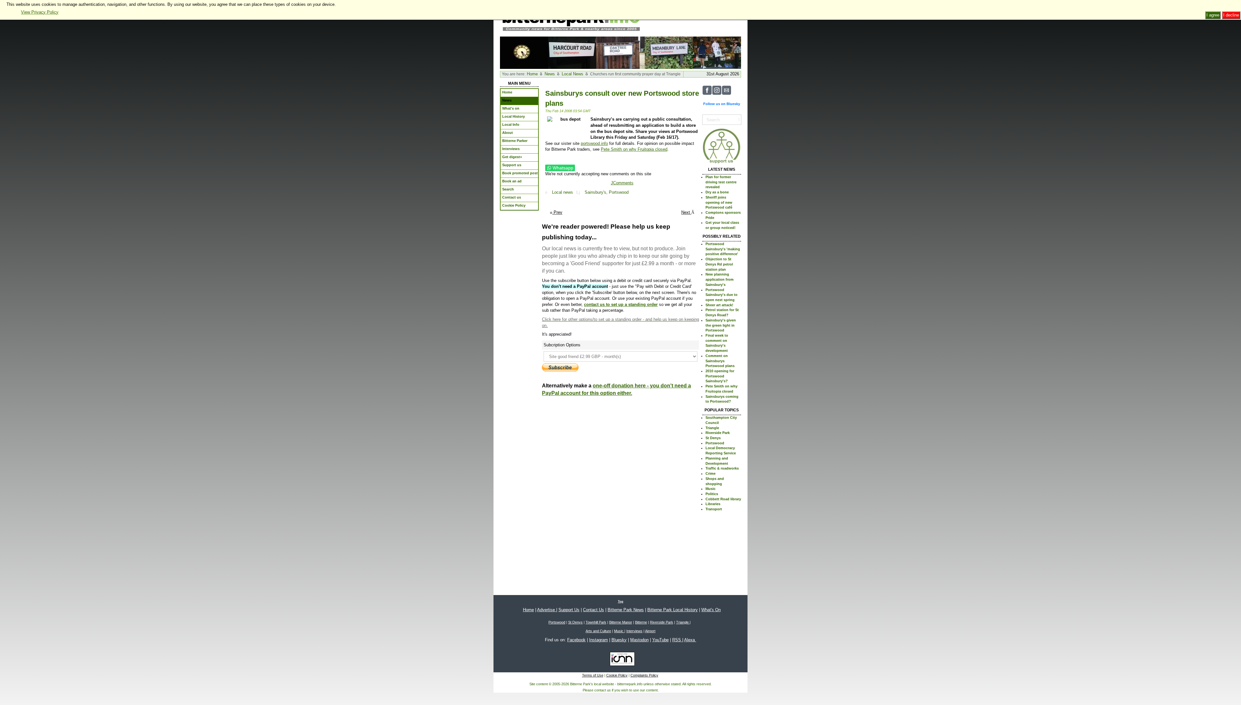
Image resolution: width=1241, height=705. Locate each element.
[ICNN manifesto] (621, 660)
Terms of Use (592, 675)
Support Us (568, 609)
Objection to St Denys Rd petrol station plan (719, 264)
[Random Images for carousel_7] (717, 52)
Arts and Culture (598, 631)
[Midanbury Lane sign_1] (669, 52)
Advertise (546, 609)
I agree (1212, 15)
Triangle (712, 428)
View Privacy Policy (39, 12)
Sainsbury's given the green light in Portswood (720, 325)
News (550, 73)
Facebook (576, 639)
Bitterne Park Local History (672, 609)
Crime (710, 473)
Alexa (690, 639)
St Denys (713, 438)
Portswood (619, 192)
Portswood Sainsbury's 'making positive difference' (722, 249)
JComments (622, 182)
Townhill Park (596, 622)
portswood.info (594, 143)
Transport (713, 509)
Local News (572, 73)
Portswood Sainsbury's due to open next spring (721, 295)
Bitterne (641, 622)
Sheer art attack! (719, 305)
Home (532, 73)
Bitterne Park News (626, 609)
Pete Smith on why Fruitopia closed (634, 149)
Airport (650, 631)
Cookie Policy (617, 675)
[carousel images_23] (524, 52)
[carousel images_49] (572, 52)
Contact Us (593, 609)
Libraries (712, 504)
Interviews (634, 631)
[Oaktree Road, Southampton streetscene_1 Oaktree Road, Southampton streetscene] (620, 52)
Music (710, 489)
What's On (711, 609)
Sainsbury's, (597, 192)
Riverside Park (717, 433)
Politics (711, 494)
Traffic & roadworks (722, 468)
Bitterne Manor (620, 622)
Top (620, 601)
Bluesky (619, 639)
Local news (562, 192)
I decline (1231, 15)
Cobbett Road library (723, 499)
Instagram (598, 639)
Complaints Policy (644, 675)
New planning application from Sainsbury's (719, 279)
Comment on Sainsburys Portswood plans (720, 361)
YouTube (660, 639)
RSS (677, 639)
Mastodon (639, 639)
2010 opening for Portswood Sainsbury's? (719, 376)
